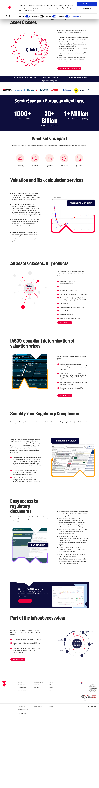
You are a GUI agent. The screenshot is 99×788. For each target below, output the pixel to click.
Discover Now (23, 601)
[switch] (42, 16)
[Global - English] (82, 683)
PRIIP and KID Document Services (76, 77)
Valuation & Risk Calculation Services (24, 77)
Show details (75, 16)
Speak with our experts (49, 81)
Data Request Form (22, 713)
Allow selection (87, 8)
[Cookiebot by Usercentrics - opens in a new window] (9, 16)
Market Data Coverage (50, 77)
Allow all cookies (87, 3)
